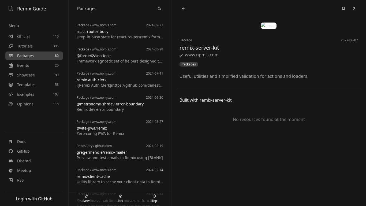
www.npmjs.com (202, 55)
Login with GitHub (34, 199)
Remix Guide (31, 8)
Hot (120, 200)
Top (154, 200)
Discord (24, 160)
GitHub (23, 151)
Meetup (24, 170)
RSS (20, 180)
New (86, 200)
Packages (189, 64)
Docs (21, 141)
